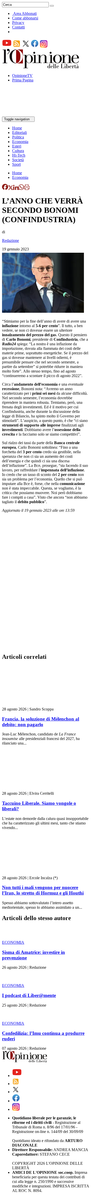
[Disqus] (45, 584)
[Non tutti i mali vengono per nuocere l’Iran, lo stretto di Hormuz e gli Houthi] (32, 873)
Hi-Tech (18, 155)
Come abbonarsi (25, 18)
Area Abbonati (25, 13)
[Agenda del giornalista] (24, 114)
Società (18, 160)
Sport (16, 164)
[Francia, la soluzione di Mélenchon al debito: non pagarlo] (32, 704)
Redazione (10, 240)
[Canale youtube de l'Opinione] (7, 46)
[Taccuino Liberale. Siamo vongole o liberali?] (32, 789)
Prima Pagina (22, 80)
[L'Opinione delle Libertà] (41, 67)
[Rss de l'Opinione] (17, 46)
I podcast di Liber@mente (29, 995)
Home (17, 128)
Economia (20, 141)
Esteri (16, 146)
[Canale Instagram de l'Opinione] (44, 46)
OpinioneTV (22, 75)
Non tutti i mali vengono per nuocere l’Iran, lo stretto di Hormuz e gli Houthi (43, 890)
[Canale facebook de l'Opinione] (35, 46)
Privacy (18, 22)
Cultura (18, 151)
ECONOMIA (13, 942)
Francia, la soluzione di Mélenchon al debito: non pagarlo (40, 721)
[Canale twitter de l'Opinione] (26, 46)
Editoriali (19, 132)
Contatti (18, 27)
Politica (18, 137)
